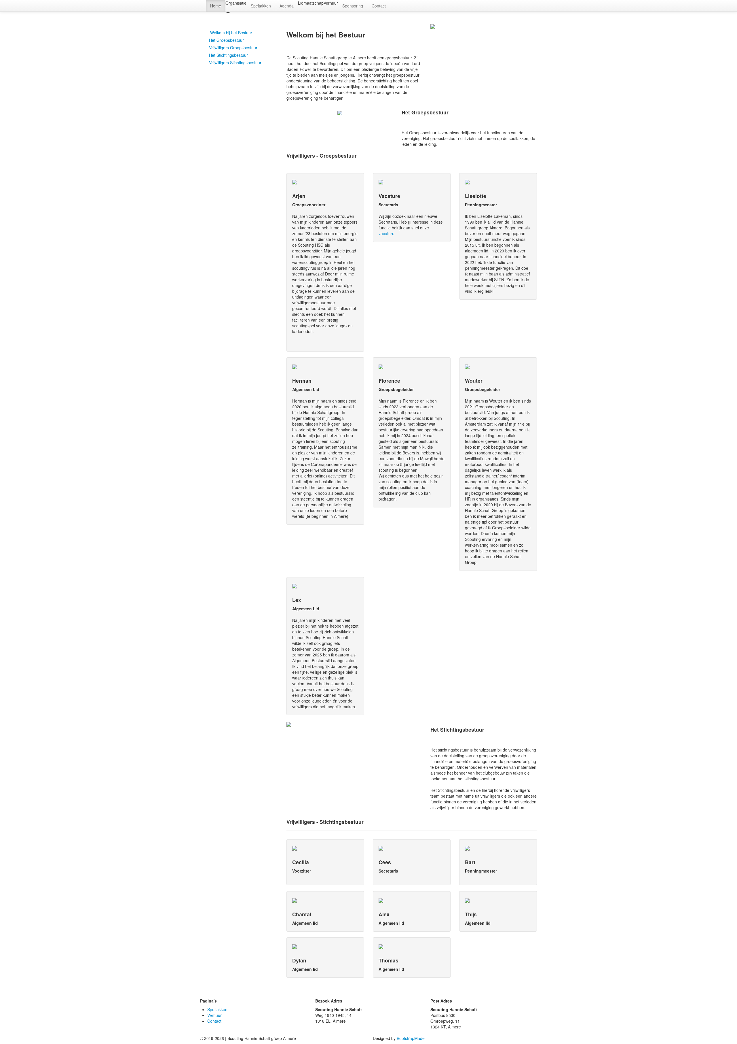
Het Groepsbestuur (226, 40)
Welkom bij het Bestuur (230, 32)
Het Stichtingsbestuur (228, 55)
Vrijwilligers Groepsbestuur (233, 47)
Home (215, 6)
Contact (379, 6)
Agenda (287, 6)
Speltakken (261, 6)
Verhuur (214, 1015)
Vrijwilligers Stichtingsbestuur (235, 62)
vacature (386, 233)
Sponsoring (352, 6)
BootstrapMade (411, 1038)
